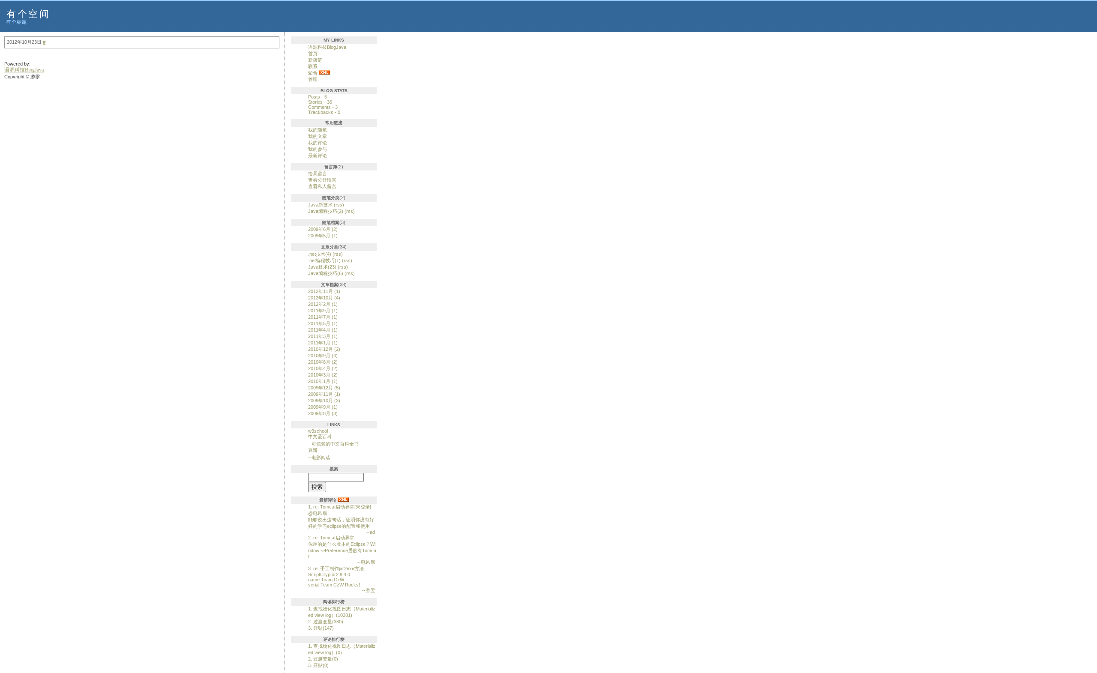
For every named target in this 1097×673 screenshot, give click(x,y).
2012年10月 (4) (324, 297)
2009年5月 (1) (323, 235)
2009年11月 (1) (324, 394)
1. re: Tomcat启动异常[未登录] (339, 506)
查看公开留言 (322, 179)
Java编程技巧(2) (325, 211)
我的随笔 (317, 129)
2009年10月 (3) (324, 400)
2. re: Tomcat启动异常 (331, 537)
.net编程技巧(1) (324, 260)
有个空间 (28, 14)
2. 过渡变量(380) (325, 621)
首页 (313, 53)
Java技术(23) (322, 266)
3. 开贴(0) (318, 665)
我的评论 (317, 142)
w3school (318, 431)
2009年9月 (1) (323, 407)
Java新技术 (320, 204)
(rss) (339, 204)
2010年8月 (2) (323, 362)
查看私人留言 (322, 186)
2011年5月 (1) (323, 323)
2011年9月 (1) (323, 310)
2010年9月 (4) (323, 355)
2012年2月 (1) (323, 304)
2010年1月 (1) (323, 381)
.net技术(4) (319, 254)
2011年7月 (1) (323, 317)
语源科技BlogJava (327, 47)
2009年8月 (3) (323, 413)
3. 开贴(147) (321, 628)
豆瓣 (313, 450)
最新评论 (317, 155)
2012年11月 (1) (324, 291)
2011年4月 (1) (323, 329)
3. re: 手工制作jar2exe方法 (336, 568)
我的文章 (317, 136)
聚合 (313, 72)
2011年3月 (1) (323, 336)
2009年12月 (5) (324, 387)
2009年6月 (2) (323, 229)
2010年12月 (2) (324, 349)
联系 (313, 66)
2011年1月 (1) (323, 342)
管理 (313, 79)
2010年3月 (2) (323, 374)
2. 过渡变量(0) (323, 658)
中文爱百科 (320, 436)
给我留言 (317, 173)
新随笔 (315, 60)
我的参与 (317, 149)
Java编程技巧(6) (325, 273)
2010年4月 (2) (323, 368)
